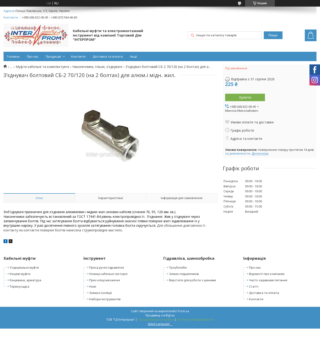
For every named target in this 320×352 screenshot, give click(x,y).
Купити (245, 97)
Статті (253, 286)
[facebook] (5, 242)
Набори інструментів (105, 299)
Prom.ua (183, 311)
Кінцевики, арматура (25, 280)
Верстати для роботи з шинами (192, 280)
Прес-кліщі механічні (104, 280)
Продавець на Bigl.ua (160, 315)
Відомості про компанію (267, 274)
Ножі (92, 286)
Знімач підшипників (184, 274)
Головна (13, 56)
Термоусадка (19, 286)
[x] (10, 242)
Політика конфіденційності (195, 320)
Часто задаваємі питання (268, 280)
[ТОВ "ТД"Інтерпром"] (36, 36)
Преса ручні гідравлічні (106, 267)
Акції (133, 56)
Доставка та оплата (108, 56)
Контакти (78, 56)
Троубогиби (178, 267)
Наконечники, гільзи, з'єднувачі (97, 67)
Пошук (273, 35)
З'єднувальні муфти (24, 267)
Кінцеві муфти (20, 274)
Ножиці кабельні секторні (108, 274)
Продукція (53, 56)
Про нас (32, 56)
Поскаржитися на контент (156, 320)
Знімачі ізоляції (100, 293)
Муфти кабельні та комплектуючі (42, 67)
